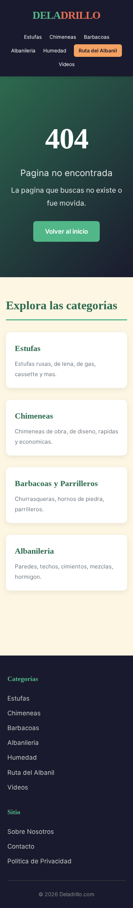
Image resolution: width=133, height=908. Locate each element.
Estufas (33, 37)
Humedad (54, 51)
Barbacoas (96, 37)
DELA (66, 15)
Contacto (20, 846)
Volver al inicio (66, 231)
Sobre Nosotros (30, 831)
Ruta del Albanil (98, 51)
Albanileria (23, 51)
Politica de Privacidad (39, 861)
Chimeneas (63, 37)
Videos (67, 64)
